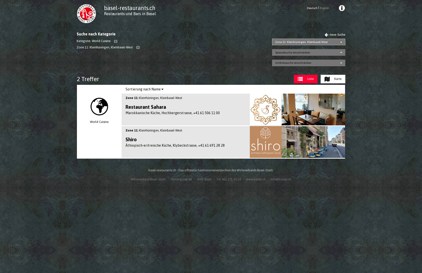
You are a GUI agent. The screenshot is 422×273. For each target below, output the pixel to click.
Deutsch (312, 8)
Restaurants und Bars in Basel (130, 13)
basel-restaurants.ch (129, 8)
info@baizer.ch (281, 179)
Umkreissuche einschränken (293, 63)
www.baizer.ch (256, 179)
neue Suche (337, 34)
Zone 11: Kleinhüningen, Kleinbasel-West (301, 42)
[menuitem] (341, 9)
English (324, 8)
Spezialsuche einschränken (292, 52)
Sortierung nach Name (143, 89)
